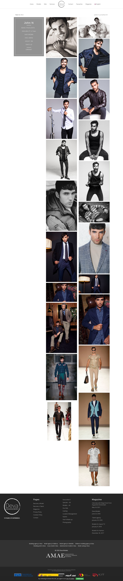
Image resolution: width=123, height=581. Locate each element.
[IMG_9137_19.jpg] (61, 206)
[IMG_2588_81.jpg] (94, 181)
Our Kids (65, 508)
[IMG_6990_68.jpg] (94, 463)
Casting (65, 511)
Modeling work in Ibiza (39, 546)
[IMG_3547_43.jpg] (61, 160)
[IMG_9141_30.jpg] (61, 293)
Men (22, 15)
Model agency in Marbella (66, 543)
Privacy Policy (37, 512)
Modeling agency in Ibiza (35, 543)
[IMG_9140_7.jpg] (61, 328)
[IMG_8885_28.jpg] (61, 421)
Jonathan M (104, 15)
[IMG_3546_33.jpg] (94, 99)
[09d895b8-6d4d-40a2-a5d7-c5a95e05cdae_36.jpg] (94, 140)
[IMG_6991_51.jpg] (94, 416)
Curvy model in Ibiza (52, 546)
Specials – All (67, 502)
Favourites (66, 500)
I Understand (80, 578)
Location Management (70, 514)
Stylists (65, 517)
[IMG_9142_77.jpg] (94, 319)
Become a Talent (38, 506)
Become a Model (38, 503)
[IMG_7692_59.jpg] (61, 377)
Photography (67, 522)
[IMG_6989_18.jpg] (94, 369)
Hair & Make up (67, 519)
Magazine (36, 509)
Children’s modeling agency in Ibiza (84, 543)
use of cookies (70, 578)
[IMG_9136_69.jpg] (94, 248)
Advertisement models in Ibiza (68, 546)
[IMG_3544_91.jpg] (61, 119)
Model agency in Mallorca (51, 543)
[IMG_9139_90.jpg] (61, 257)
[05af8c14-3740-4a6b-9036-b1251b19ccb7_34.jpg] (61, 37)
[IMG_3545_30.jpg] (94, 59)
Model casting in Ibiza (84, 546)
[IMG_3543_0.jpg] (61, 78)
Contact (35, 518)
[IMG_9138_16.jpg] (94, 284)
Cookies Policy (37, 515)
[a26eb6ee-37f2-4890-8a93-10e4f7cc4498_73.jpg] (94, 28)
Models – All (66, 505)
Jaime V (96, 15)
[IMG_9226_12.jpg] (94, 212)
